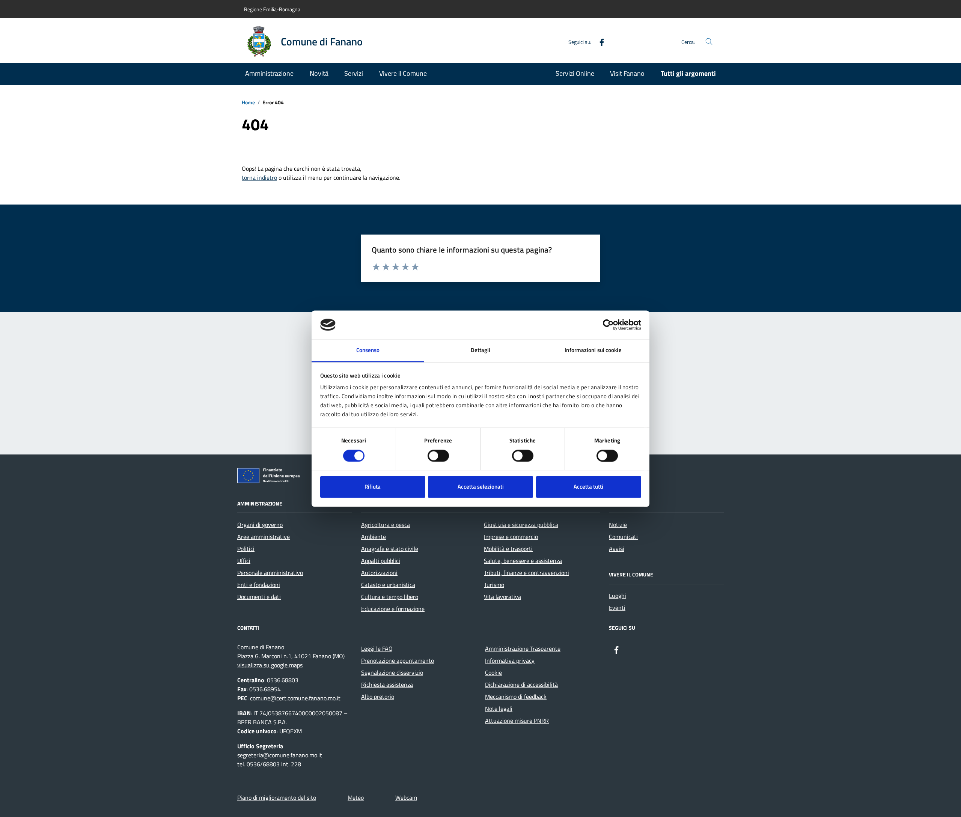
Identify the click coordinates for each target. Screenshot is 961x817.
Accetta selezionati (481, 487)
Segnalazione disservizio (392, 672)
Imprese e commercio (511, 536)
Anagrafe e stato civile (389, 548)
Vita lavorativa (502, 596)
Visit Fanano (627, 73)
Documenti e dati (259, 596)
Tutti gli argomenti (688, 73)
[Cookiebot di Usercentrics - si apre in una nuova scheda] (608, 324)
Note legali (498, 708)
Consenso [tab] (368, 350)
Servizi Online (575, 73)
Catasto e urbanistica (388, 584)
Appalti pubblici (380, 560)
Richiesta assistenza (387, 684)
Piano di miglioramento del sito (276, 797)
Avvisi (616, 548)
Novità (319, 73)
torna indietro (259, 177)
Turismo (494, 584)
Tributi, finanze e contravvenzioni (526, 572)
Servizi (353, 73)
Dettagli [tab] (481, 350)
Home (248, 103)
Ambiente (373, 536)
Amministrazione (269, 73)
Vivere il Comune (403, 73)
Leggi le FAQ (377, 648)
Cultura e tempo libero (389, 596)
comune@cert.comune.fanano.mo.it (295, 698)
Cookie (493, 672)
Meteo (356, 797)
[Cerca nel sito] (709, 42)
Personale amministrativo (270, 572)
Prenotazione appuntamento (397, 660)
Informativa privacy (510, 660)
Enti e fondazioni (258, 584)
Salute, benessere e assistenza (523, 560)
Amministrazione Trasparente (522, 648)
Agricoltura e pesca (385, 524)
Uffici (243, 560)
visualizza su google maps (270, 665)
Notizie (618, 524)
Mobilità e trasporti (508, 548)
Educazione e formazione (393, 608)
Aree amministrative (263, 536)
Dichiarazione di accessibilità (521, 684)
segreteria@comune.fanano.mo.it (279, 755)
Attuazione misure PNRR (517, 720)
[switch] (438, 456)
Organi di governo (260, 524)
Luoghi (617, 595)
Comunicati (623, 536)
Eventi (617, 607)
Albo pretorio (377, 696)
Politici (246, 548)
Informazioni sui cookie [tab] (593, 350)
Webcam (406, 797)
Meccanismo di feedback (516, 696)
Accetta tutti (588, 487)
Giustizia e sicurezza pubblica (521, 524)
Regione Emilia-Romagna (272, 9)
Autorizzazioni (379, 572)
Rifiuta (373, 487)
